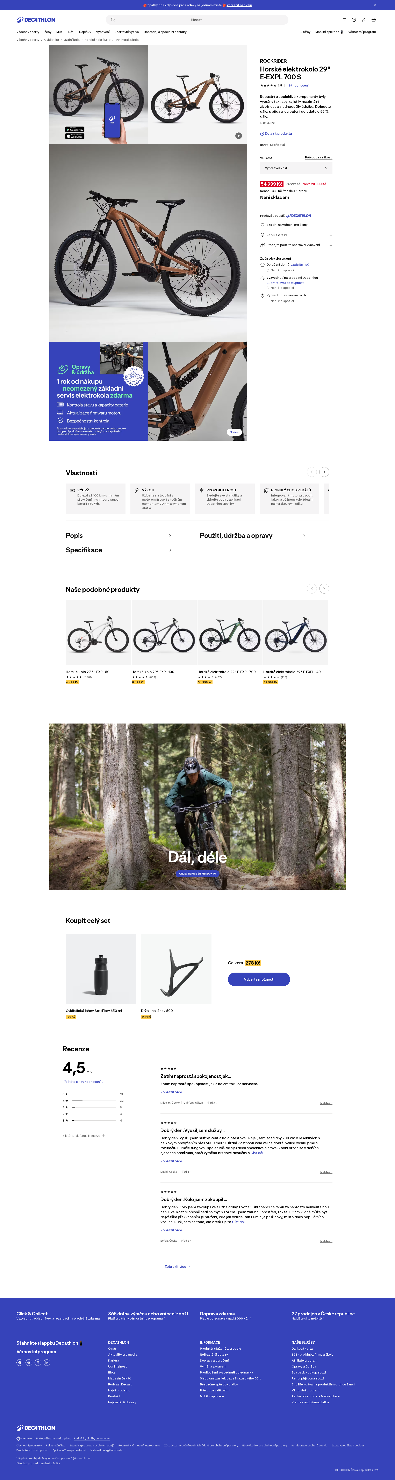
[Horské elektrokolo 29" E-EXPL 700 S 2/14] (98, 94)
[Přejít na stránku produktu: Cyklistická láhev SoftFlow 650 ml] (101, 969)
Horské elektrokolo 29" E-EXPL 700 (227, 672)
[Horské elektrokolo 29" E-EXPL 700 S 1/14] (197, 94)
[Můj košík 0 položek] (374, 20)
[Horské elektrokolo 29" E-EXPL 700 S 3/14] (148, 243)
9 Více (234, 432)
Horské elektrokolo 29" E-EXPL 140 (292, 672)
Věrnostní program (362, 32)
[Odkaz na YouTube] (29, 1362)
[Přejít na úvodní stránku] (35, 20)
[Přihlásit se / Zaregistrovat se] (364, 20)
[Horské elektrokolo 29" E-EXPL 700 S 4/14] (98, 391)
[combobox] (296, 168)
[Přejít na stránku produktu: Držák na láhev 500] (176, 969)
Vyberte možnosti (259, 979)
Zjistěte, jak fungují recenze (81, 1135)
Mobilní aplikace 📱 (329, 32)
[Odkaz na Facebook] (19, 1362)
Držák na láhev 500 (157, 1011)
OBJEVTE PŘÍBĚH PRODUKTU (197, 873)
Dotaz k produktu (278, 134)
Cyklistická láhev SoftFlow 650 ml (94, 1011)
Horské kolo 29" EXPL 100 (153, 672)
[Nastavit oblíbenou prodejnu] (344, 20)
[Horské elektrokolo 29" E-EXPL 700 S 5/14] (197, 391)
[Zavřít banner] (375, 5)
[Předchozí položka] (312, 472)
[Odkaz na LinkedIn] (47, 1362)
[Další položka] (324, 472)
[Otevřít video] (238, 135)
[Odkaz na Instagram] (38, 1362)
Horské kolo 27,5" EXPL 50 (87, 672)
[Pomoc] (354, 20)
